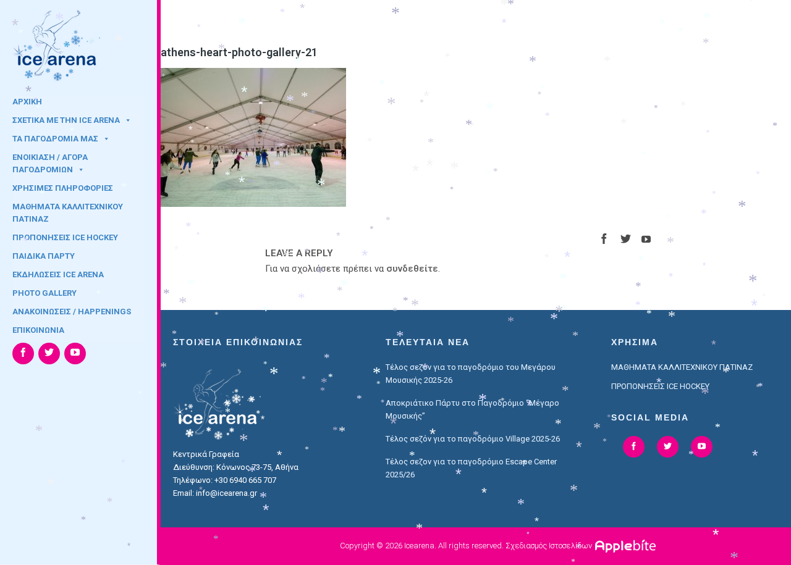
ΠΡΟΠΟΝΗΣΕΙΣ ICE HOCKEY (65, 237)
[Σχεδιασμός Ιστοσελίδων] (627, 545)
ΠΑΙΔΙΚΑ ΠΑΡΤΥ (43, 256)
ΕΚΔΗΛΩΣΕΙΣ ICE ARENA (58, 274)
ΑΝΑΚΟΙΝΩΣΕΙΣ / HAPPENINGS (71, 311)
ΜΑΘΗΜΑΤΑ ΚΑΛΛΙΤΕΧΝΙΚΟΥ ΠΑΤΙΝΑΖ (67, 210)
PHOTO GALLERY (44, 293)
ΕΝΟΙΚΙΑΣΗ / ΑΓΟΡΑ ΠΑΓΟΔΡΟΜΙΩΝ (50, 161)
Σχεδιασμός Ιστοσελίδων (548, 545)
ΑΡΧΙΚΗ (27, 101)
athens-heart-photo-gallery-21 (239, 52)
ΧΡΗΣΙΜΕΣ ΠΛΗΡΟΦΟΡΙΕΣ (62, 188)
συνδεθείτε (412, 268)
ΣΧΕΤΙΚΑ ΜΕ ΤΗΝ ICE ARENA (66, 120)
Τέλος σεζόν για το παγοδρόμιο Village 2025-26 (473, 438)
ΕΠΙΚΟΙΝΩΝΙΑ (38, 330)
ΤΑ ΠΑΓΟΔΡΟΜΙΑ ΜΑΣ (55, 138)
